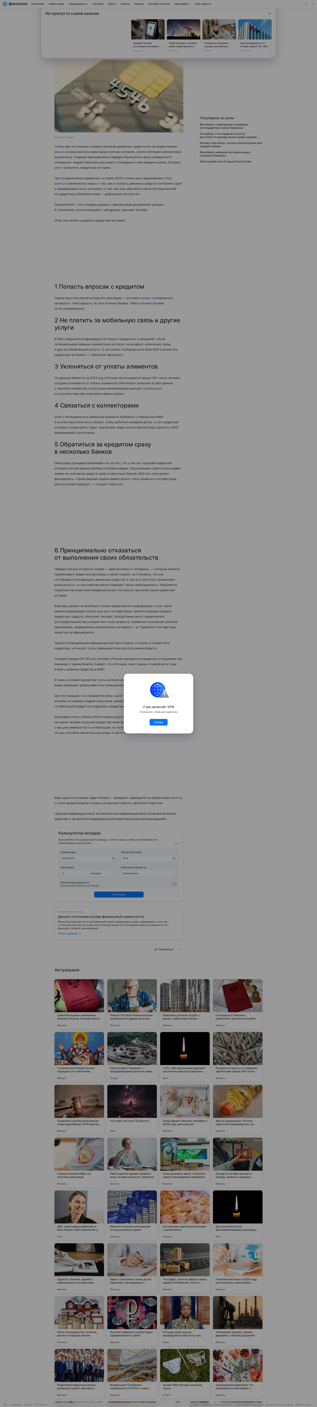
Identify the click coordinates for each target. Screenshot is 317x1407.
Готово (158, 722)
